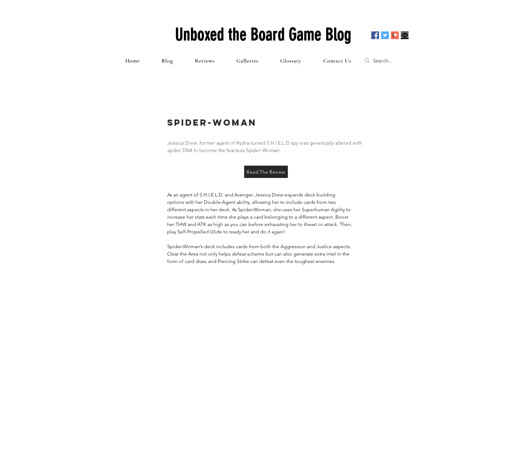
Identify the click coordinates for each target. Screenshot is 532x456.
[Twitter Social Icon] (385, 35)
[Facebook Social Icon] (375, 35)
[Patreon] (395, 35)
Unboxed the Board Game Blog (263, 34)
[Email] (405, 35)
